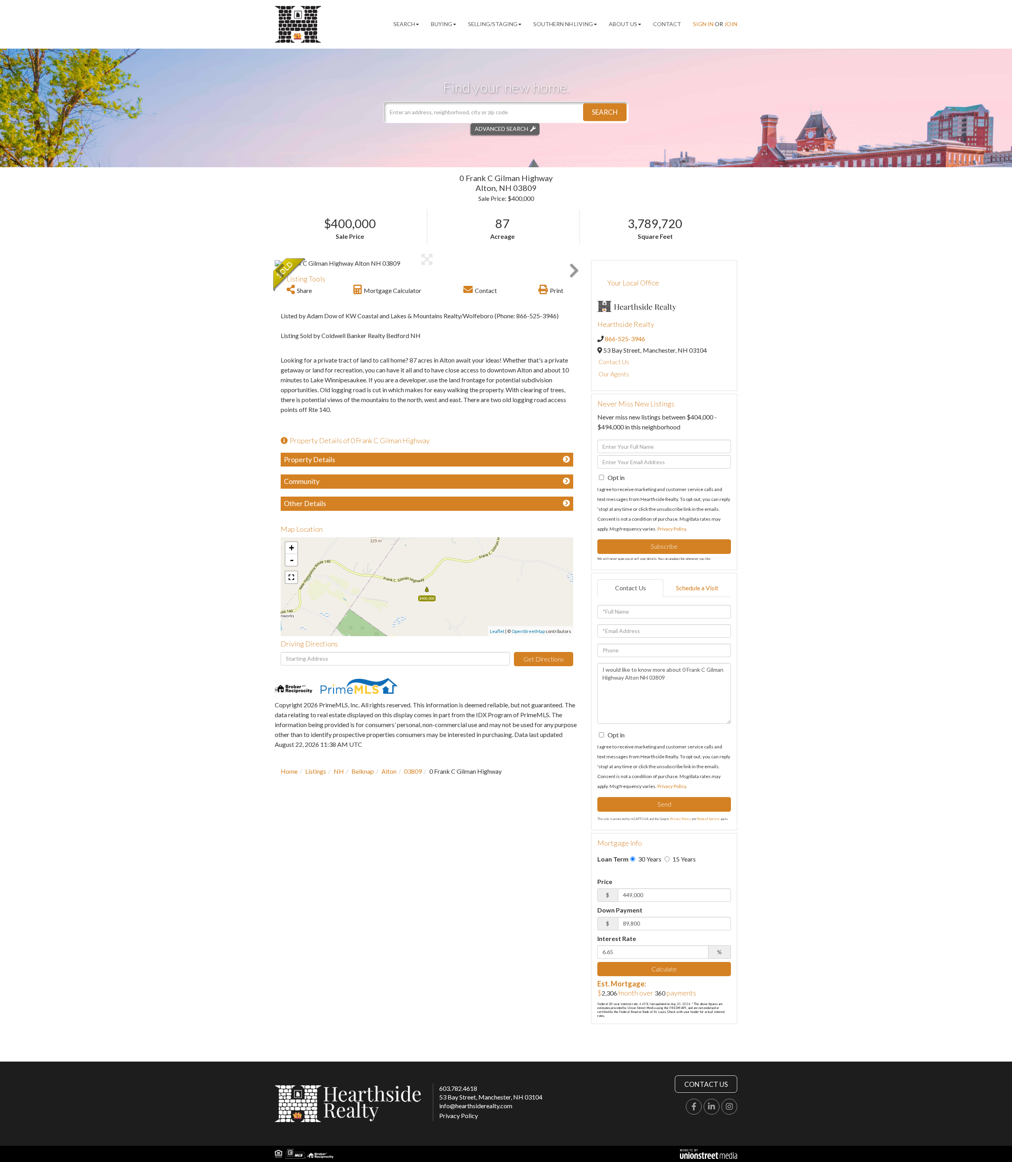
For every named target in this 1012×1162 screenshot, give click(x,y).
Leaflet (497, 631)
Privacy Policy (671, 529)
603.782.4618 (458, 1088)
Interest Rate (616, 938)
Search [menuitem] (404, 24)
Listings (315, 771)
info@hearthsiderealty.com (475, 1105)
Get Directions (543, 659)
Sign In (703, 24)
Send (664, 804)
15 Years (683, 859)
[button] (605, 112)
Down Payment (619, 910)
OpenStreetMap (528, 631)
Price (604, 881)
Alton (388, 771)
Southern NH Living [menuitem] (563, 24)
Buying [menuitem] (441, 24)
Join (730, 24)
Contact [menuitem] (667, 24)
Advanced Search (501, 128)
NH (339, 771)
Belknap (362, 771)
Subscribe (664, 546)
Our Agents (614, 374)
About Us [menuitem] (623, 24)
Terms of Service (708, 819)
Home (289, 771)
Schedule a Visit (697, 587)
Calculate (664, 969)
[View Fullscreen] (291, 577)
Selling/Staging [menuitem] (492, 24)
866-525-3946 (625, 338)
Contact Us (614, 361)
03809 (413, 771)
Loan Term (613, 859)
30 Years (649, 859)
